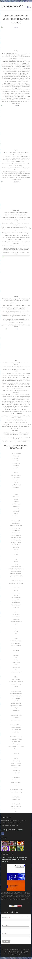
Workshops (21, 952)
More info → (28, 902)
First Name (5, 925)
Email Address (6, 917)
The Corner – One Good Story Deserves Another (11, 822)
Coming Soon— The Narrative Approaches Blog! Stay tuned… (14, 820)
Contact (18, 954)
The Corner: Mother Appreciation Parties (9, 825)
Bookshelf (16, 952)
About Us (14, 954)
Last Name (5, 933)
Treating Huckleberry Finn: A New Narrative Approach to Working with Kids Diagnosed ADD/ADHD (14, 860)
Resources (26, 952)
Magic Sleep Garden (8, 952)
